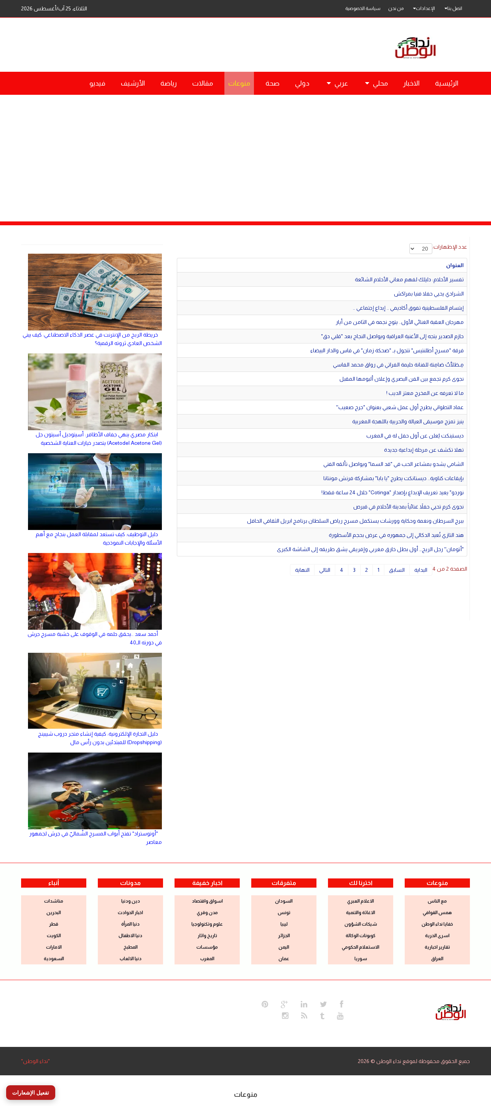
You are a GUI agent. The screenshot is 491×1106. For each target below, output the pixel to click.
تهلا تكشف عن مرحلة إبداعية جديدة (424, 450)
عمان (283, 958)
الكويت (54, 935)
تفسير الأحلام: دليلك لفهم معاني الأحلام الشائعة (409, 279)
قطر (53, 924)
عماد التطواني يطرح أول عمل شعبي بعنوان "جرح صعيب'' (400, 407)
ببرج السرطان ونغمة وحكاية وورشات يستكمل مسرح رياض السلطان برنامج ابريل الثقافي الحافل (355, 521)
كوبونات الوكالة (361, 935)
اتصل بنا (454, 8)
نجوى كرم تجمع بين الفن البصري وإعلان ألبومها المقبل (401, 379)
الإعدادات (425, 8)
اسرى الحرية (437, 935)
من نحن (396, 8)
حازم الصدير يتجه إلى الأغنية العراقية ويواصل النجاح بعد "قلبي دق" (392, 336)
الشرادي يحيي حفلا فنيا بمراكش (429, 294)
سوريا (360, 958)
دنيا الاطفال (130, 935)
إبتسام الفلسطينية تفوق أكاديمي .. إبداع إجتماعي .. (408, 308)
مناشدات (53, 901)
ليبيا (284, 924)
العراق (437, 958)
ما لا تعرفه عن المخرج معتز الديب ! (425, 393)
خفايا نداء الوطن (437, 924)
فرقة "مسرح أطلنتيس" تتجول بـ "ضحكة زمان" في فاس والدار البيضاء (387, 350)
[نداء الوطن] (451, 1011)
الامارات (54, 947)
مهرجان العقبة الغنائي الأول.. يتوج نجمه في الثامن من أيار (400, 322)
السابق (397, 570)
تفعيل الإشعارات (30, 1092)
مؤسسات (207, 947)
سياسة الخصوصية (363, 8)
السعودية (54, 958)
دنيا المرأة (130, 924)
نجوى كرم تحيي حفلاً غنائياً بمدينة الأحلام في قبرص (408, 506)
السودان (284, 901)
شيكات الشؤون (360, 924)
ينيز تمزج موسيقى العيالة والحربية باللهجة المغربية (408, 421)
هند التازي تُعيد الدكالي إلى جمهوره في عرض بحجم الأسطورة (396, 535)
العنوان (455, 265)
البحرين (53, 912)
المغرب (207, 958)
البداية (420, 570)
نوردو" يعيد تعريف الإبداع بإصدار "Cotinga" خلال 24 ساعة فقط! (392, 492)
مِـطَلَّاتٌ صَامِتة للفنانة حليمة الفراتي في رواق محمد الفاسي (398, 365)
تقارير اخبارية (437, 947)
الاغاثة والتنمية (360, 912)
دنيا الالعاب (131, 958)
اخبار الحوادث (130, 912)
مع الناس (437, 901)
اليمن (283, 947)
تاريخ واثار (207, 935)
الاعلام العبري (360, 901)
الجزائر (284, 935)
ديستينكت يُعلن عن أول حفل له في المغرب (415, 435)
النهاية (302, 570)
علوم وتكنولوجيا (207, 924)
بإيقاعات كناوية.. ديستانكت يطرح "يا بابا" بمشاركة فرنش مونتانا (393, 478)
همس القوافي (437, 912)
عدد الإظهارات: (449, 247)
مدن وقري (207, 912)
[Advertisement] (245, 152)
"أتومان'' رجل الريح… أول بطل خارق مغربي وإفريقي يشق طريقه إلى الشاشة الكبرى (370, 549)
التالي (324, 570)
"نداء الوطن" (35, 1061)
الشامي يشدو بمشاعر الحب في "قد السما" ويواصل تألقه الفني (393, 464)
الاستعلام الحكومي (360, 947)
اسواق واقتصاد (207, 901)
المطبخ (131, 947)
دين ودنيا (130, 901)
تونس (284, 912)
